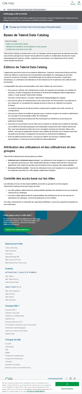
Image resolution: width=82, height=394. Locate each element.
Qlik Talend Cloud (11, 279)
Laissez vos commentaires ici (17, 230)
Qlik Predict (9, 297)
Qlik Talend (9, 276)
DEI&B (7, 353)
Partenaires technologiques (15, 328)
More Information (67, 388)
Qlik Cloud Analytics (12, 291)
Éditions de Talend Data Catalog (17, 44)
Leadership (9, 347)
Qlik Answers (10, 294)
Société (8, 344)
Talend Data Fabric (12, 282)
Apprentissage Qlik (12, 257)
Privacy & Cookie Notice (35, 391)
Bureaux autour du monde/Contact (18, 367)
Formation (9, 254)
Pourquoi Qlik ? (10, 310)
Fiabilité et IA (10, 319)
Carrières (8, 361)
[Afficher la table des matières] (4, 10)
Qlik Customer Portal (12, 260)
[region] (40, 387)
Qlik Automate (10, 300)
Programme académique (14, 356)
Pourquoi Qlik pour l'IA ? (14, 322)
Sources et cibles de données (16, 331)
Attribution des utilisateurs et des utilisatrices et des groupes (26, 46)
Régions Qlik (10, 334)
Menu (79, 4)
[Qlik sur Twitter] (66, 378)
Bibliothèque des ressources (16, 263)
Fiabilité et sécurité (12, 313)
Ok (67, 384)
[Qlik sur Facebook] (74, 378)
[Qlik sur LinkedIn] (70, 378)
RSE (6, 350)
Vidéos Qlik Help (11, 248)
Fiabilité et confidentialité (14, 316)
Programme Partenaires (14, 359)
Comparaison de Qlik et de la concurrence (20, 325)
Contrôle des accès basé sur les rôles (19, 49)
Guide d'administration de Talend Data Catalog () (26, 9)
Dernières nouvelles (12, 364)
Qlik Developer (10, 251)
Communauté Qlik (55, 378)
